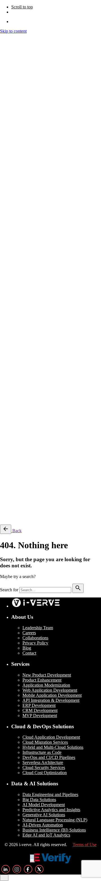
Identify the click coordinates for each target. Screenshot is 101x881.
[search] (78, 588)
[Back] (5, 529)
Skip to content (13, 31)
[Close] (4, 124)
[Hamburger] (2, 38)
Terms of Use (76, 477)
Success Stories (24, 517)
